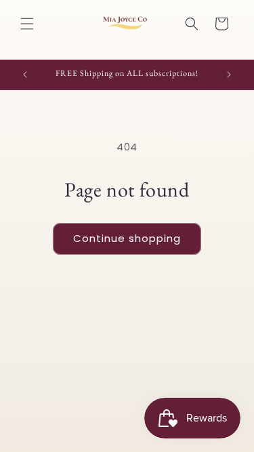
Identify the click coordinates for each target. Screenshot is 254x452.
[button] (27, 24)
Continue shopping (127, 238)
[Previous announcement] (25, 74)
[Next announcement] (229, 74)
